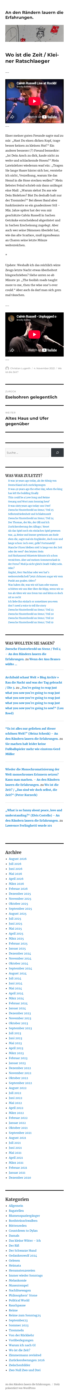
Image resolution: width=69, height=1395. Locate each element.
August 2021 (17, 1138)
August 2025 (18, 913)
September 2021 (20, 1133)
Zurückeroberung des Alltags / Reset (28, 526)
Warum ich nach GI (22, 1345)
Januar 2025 (17, 948)
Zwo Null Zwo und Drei (25, 1370)
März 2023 (16, 1053)
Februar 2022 (18, 1118)
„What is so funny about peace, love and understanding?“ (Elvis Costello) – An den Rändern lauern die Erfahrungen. (33, 815)
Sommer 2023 (18, 1325)
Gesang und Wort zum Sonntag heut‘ (29, 501)
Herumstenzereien (22, 1270)
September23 (18, 1320)
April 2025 (16, 933)
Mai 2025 (15, 928)
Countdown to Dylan (23, 1230)
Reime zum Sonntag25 (25, 1315)
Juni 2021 (15, 1147)
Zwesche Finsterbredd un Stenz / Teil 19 (30, 622)
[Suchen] (57, 452)
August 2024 (18, 973)
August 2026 (18, 859)
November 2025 (20, 898)
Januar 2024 (17, 1008)
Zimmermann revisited (25, 1355)
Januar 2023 (17, 1063)
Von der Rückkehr (21, 1335)
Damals (14, 1235)
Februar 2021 (18, 1167)
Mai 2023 (15, 1043)
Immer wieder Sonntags (26, 1275)
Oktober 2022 (18, 1078)
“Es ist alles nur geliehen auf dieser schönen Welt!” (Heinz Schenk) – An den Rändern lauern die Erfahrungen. (32, 734)
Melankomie (18, 1280)
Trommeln (16, 1330)
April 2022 (16, 1108)
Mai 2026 (15, 873)
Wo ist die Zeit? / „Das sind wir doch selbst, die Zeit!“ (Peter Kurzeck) (32, 790)
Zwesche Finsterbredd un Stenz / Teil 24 (31, 518)
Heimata (15, 1265)
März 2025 (16, 938)
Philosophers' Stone (23, 1295)
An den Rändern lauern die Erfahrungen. (28, 1384)
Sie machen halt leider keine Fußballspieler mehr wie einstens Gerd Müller (32, 749)
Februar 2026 (18, 888)
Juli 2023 (15, 1033)
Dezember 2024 (20, 953)
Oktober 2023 (18, 1023)
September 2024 (20, 968)
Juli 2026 (15, 864)
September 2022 (20, 1083)
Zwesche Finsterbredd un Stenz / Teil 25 (31, 509)
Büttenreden (18, 1225)
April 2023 (16, 1048)
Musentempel (18, 1285)
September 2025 (20, 908)
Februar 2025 (18, 943)
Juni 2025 (15, 923)
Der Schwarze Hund (22, 1250)
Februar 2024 (18, 1003)
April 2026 (16, 878)
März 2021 (16, 1162)
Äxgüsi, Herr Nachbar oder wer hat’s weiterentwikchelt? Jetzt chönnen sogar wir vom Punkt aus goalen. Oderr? (35, 576)
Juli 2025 (15, 918)
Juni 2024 (15, 983)
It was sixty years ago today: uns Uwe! (29, 505)
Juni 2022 (15, 1098)
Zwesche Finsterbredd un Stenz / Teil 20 (31, 614)
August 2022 (18, 1088)
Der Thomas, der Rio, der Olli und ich (29, 522)
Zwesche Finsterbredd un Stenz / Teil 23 (30, 609)
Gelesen (14, 1260)
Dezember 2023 (20, 1013)
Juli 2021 (15, 1143)
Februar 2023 (18, 1058)
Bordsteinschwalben (23, 1220)
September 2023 (20, 1028)
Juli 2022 (15, 1093)
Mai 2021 (15, 1152)
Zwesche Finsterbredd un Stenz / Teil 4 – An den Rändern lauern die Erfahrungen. (33, 654)
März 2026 (16, 883)
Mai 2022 (15, 1103)
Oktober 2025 (18, 903)
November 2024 (20, 958)
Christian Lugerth (20, 368)
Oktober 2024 (18, 963)
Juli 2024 (15, 978)
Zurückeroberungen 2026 (27, 1360)
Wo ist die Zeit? (19, 1350)
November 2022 (20, 1073)
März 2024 (16, 998)
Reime (13, 1310)
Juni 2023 (15, 1038)
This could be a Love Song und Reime (29, 497)
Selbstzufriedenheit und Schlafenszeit (29, 514)
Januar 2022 (17, 1123)
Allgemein (16, 1205)
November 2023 (20, 1018)
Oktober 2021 (18, 1128)
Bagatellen (16, 1210)
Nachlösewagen (20, 1290)
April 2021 (16, 1157)
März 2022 (16, 1113)
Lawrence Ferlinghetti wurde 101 (28, 825)
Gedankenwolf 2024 (23, 1255)
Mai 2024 (15, 988)
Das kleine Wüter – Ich (25, 1240)
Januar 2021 (17, 1172)
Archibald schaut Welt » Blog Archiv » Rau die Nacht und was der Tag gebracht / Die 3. (33, 682)
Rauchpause (17, 1305)
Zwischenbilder (19, 1365)
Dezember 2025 (20, 893)
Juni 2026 (15, 869)
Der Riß (14, 1245)
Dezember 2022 (20, 1068)
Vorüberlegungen (21, 1340)
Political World (19, 1300)
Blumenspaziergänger (24, 1215)
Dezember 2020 (20, 1177)
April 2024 (16, 993)
